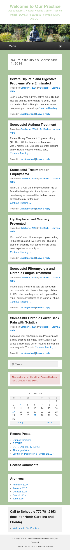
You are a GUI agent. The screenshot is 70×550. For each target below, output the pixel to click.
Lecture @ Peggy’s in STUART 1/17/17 (33, 453)
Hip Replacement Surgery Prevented (29, 221)
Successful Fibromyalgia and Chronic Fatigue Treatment (32, 270)
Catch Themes (46, 546)
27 (35, 415)
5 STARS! (18, 443)
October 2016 (20, 491)
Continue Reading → (49, 108)
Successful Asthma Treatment (33, 124)
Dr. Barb (44, 88)
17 (13, 412)
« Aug (21, 422)
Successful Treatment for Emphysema (29, 171)
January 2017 (20, 488)
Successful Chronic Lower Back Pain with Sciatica (34, 320)
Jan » (49, 422)
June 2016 (18, 498)
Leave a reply (43, 114)
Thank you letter (21, 450)
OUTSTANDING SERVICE (27, 447)
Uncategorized (27, 114)
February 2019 (20, 484)
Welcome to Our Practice (35, 6)
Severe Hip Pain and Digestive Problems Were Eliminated (33, 81)
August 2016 (19, 495)
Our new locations (22, 440)
